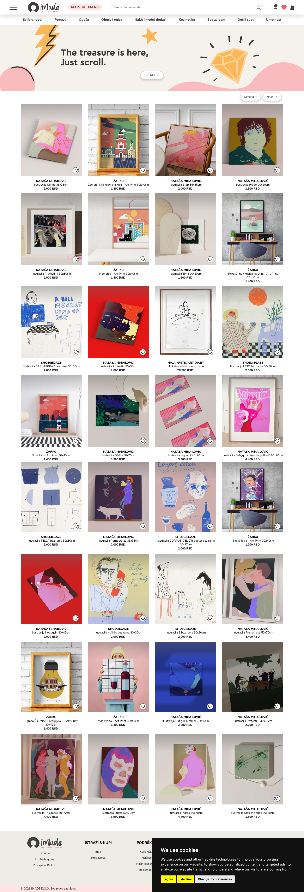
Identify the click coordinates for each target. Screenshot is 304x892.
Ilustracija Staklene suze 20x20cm (253, 813)
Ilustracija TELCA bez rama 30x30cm (51, 541)
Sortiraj (249, 97)
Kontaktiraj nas (44, 859)
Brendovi (152, 75)
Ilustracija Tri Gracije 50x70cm (51, 813)
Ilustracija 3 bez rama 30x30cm (186, 633)
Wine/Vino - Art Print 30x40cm (118, 721)
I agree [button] (168, 879)
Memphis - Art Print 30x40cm (118, 274)
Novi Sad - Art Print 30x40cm (51, 455)
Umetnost (273, 19)
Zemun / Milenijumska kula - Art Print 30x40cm (118, 185)
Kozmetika (187, 19)
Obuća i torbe (111, 19)
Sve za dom (216, 19)
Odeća (84, 19)
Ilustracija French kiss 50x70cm (253, 633)
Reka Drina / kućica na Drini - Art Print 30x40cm (253, 275)
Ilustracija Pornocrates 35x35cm (118, 541)
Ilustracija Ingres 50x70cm (186, 813)
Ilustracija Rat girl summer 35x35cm (185, 721)
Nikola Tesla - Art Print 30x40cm (253, 541)
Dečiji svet (246, 19)
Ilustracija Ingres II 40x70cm (186, 455)
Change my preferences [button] (215, 879)
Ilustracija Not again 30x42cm (51, 633)
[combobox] (187, 7)
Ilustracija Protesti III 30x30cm (51, 274)
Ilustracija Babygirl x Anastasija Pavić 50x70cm (253, 455)
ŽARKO (118, 181)
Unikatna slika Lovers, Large (186, 366)
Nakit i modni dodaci (150, 19)
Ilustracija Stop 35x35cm (186, 185)
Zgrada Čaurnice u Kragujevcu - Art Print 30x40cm (51, 723)
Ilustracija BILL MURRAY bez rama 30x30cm (51, 366)
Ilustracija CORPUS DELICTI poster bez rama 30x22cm (186, 542)
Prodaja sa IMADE (44, 865)
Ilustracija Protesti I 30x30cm (118, 366)
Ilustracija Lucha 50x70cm (118, 813)
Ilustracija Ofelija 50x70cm (118, 455)
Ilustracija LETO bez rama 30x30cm (253, 366)
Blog (98, 852)
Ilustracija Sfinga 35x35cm (51, 185)
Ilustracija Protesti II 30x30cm (253, 721)
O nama (44, 853)
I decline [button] (185, 879)
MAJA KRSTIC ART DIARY (186, 363)
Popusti (60, 19)
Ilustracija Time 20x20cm (186, 274)
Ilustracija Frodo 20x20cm (253, 185)
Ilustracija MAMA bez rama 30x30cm (118, 633)
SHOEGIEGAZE (51, 363)
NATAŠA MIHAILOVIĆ (51, 181)
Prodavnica (98, 858)
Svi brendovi (32, 19)
